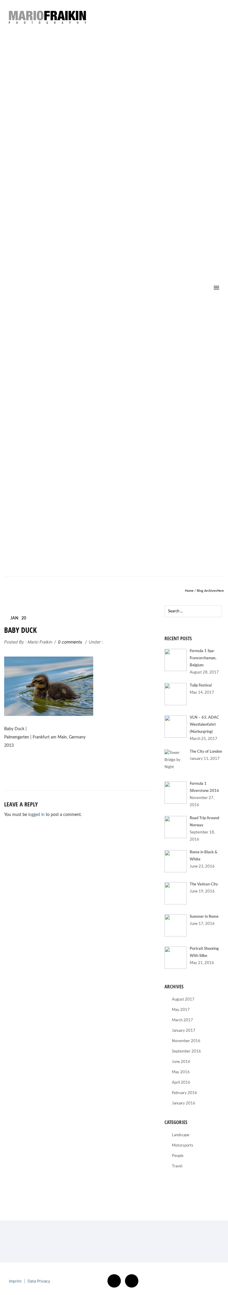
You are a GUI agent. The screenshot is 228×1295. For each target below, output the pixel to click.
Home (189, 590)
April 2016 (181, 1083)
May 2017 (181, 1010)
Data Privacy (39, 1281)
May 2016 (181, 1072)
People (177, 1156)
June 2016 (181, 1062)
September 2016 (186, 1051)
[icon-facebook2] (115, 1281)
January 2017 (183, 1031)
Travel (177, 1166)
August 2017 (183, 999)
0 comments (70, 641)
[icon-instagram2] (131, 1281)
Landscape (180, 1135)
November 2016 (186, 1041)
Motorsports (182, 1145)
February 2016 (184, 1093)
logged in (36, 815)
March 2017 (182, 1020)
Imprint (15, 1281)
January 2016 (183, 1103)
